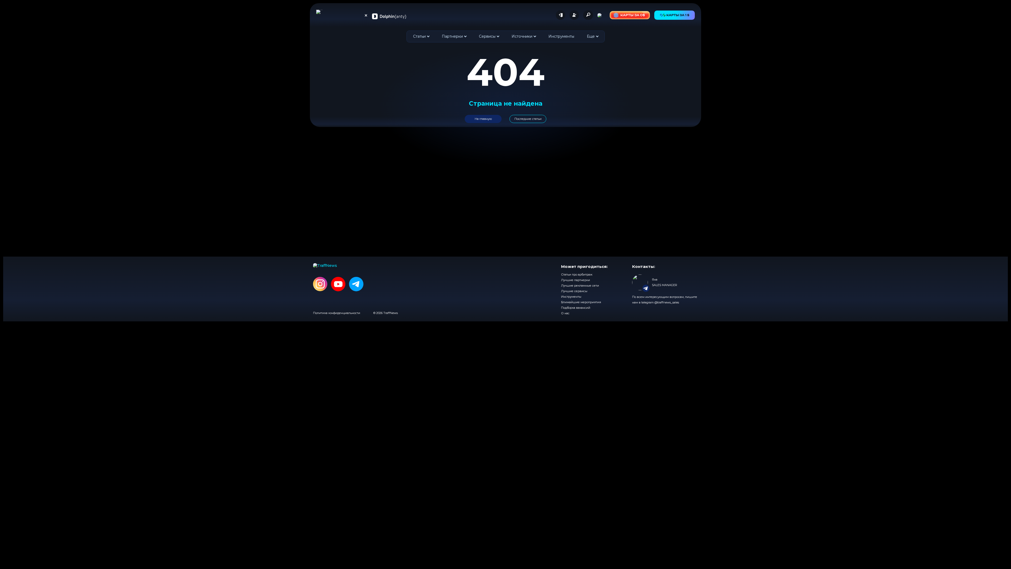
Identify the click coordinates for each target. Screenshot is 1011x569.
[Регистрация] (574, 15)
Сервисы (487, 36)
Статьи (419, 36)
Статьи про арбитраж (576, 274)
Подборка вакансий (575, 308)
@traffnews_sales (667, 302)
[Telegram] (356, 284)
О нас (565, 313)
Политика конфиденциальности (336, 313)
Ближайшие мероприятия (581, 302)
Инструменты (561, 36)
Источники (522, 36)
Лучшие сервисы (574, 291)
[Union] (389, 16)
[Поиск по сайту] (588, 14)
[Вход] (560, 15)
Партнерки (452, 36)
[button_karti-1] (674, 15)
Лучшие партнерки (575, 280)
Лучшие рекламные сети (580, 285)
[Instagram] (320, 284)
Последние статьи (528, 119)
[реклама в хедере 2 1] (629, 15)
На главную (483, 119)
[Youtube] (338, 284)
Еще (591, 36)
